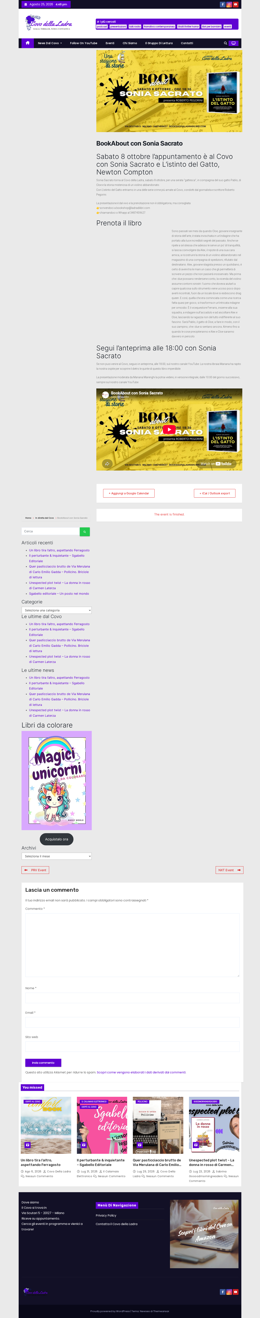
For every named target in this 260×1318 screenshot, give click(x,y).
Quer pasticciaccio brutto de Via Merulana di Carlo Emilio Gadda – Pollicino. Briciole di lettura (59, 571)
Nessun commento (39, 1176)
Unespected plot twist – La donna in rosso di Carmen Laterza (211, 1164)
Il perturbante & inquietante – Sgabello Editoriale (101, 1162)
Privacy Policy (106, 1215)
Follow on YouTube (83, 43)
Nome (31, 988)
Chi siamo (130, 43)
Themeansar (161, 1311)
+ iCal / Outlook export (214, 493)
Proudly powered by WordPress (110, 1311)
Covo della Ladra (58, 1171)
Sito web (31, 1037)
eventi (227, 26)
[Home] (28, 43)
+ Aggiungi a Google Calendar (129, 493)
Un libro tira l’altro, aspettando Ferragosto (59, 550)
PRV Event (38, 870)
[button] (225, 43)
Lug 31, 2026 (90, 1171)
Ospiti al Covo (33, 1101)
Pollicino (142, 1101)
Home (28, 518)
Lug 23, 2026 (202, 1171)
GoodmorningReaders (205, 1101)
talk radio (134, 26)
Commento (35, 909)
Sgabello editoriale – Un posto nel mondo (59, 593)
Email (30, 1012)
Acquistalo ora (56, 839)
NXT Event (226, 870)
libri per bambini (211, 26)
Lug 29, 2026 (146, 1171)
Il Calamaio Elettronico (94, 1101)
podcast (102, 26)
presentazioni (118, 26)
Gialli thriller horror (188, 26)
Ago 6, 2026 (33, 1171)
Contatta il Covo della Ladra (116, 1224)
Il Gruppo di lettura (159, 43)
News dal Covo (49, 43)
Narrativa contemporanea (159, 26)
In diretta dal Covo (44, 518)
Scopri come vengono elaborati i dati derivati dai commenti (141, 1072)
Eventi (110, 43)
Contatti (187, 43)
